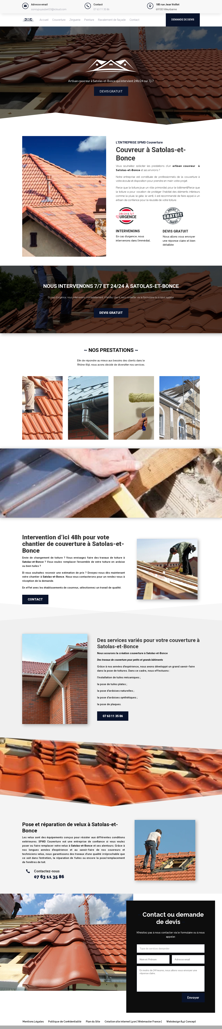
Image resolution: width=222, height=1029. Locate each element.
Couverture (59, 19)
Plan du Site (93, 1021)
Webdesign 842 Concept (181, 1021)
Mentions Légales (33, 1021)
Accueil (44, 19)
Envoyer (193, 997)
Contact (134, 19)
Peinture (89, 19)
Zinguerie (74, 19)
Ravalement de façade (112, 19)
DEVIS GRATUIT (111, 91)
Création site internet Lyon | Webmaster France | (133, 1021)
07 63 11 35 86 (101, 9)
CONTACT (35, 599)
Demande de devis (182, 19)
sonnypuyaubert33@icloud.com (48, 9)
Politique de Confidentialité (64, 1021)
